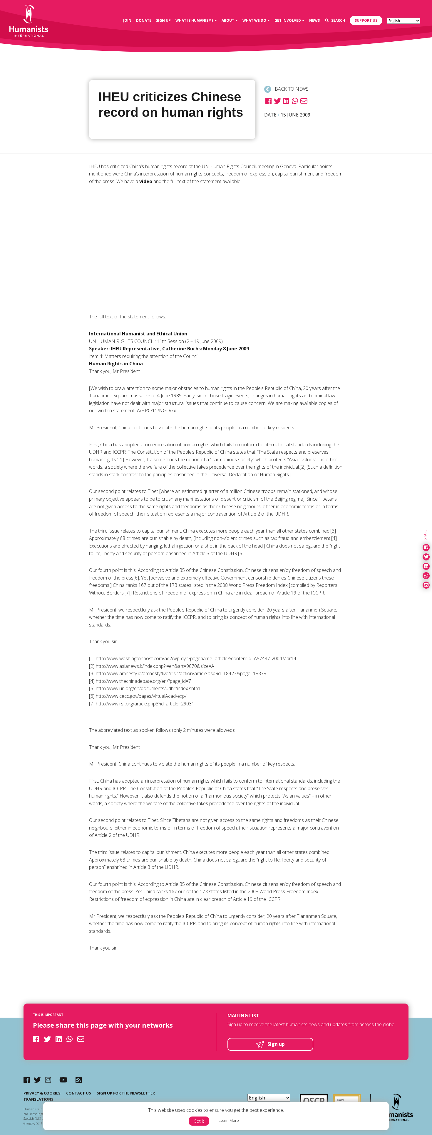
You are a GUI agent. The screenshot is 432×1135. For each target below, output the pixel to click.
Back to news (291, 89)
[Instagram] (48, 1080)
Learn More (229, 1120)
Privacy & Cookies (42, 1093)
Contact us (78, 1093)
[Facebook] (27, 1080)
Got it (199, 1121)
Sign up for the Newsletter (126, 1093)
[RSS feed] (79, 1080)
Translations (38, 1099)
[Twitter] (37, 1080)
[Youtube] (63, 1080)
